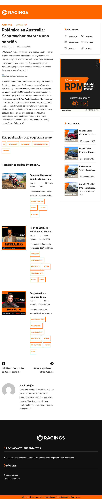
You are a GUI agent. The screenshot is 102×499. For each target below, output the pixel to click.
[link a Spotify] (93, 2)
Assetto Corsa (36, 326)
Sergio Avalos (36, 345)
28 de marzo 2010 (23, 47)
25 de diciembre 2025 (86, 193)
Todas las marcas (12, 478)
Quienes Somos (11, 475)
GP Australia (13, 144)
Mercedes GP (25, 144)
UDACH (42, 280)
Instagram (73, 42)
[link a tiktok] (96, 2)
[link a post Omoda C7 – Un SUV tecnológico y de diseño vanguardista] (71, 195)
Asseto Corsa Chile (37, 319)
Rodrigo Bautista (37, 273)
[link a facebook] (83, 2)
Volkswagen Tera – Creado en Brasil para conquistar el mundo (87, 168)
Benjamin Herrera (37, 201)
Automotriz (7, 25)
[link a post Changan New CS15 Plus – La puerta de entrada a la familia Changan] (71, 141)
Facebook (72, 36)
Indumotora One (36, 260)
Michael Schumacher (41, 144)
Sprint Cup (34, 214)
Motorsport (21, 25)
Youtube (89, 42)
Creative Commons (71, 497)
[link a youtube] (91, 2)
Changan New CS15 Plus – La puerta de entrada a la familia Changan (87, 132)
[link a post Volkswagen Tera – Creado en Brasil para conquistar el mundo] (71, 177)
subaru (33, 280)
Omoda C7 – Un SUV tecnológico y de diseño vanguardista (87, 186)
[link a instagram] (88, 2)
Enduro (33, 208)
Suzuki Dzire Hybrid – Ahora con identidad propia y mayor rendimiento (86, 150)
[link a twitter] (85, 2)
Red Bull (6, 151)
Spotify (72, 48)
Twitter (89, 36)
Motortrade (35, 267)
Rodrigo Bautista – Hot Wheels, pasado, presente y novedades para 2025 (42, 233)
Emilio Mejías (7, 47)
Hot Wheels (35, 254)
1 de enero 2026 (87, 176)
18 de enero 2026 (87, 141)
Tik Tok (88, 48)
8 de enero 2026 (87, 159)
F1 (4, 144)
